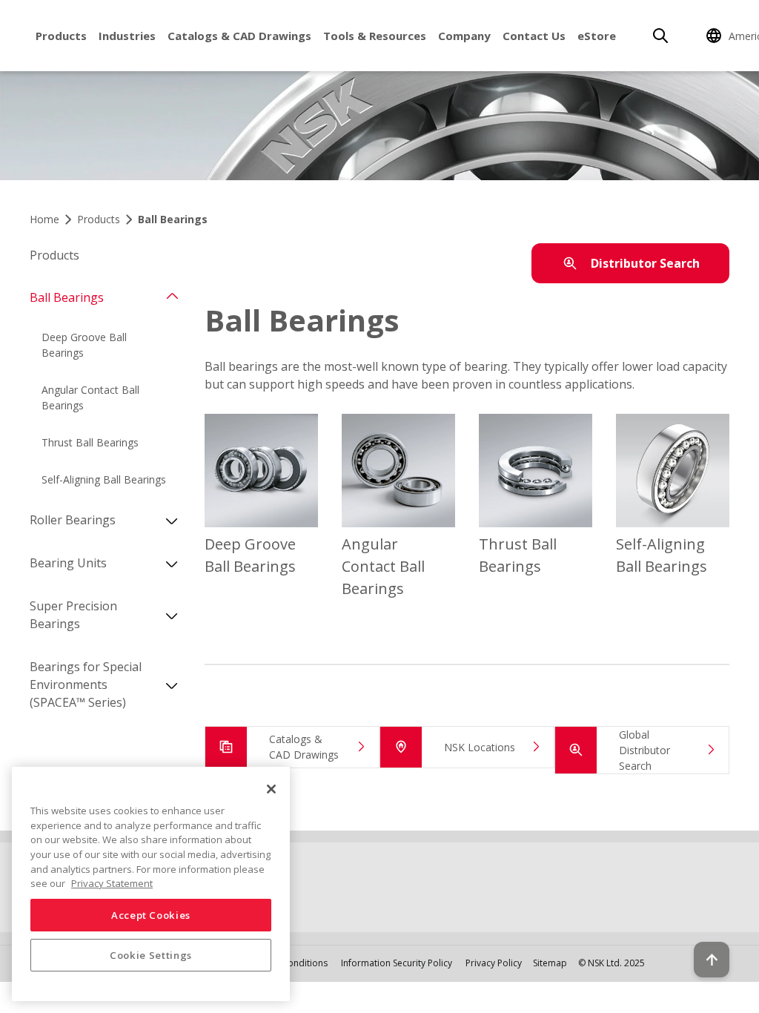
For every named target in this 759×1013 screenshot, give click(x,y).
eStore (596, 35)
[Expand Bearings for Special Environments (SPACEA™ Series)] (172, 684)
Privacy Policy (493, 963)
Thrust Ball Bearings (90, 442)
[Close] (271, 789)
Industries (127, 35)
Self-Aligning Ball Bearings (104, 479)
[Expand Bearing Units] (172, 563)
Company (464, 35)
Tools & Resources (374, 35)
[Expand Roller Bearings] (172, 520)
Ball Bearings (67, 297)
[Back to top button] (711, 959)
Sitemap (550, 963)
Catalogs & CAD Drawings (239, 35)
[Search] (660, 35)
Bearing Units (68, 563)
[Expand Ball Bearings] (172, 297)
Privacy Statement (112, 883)
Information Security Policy (396, 963)
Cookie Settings (151, 955)
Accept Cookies (150, 915)
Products (61, 35)
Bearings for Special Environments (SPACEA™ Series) (86, 684)
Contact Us (534, 35)
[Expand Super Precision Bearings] (172, 615)
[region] (151, 884)
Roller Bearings (73, 520)
